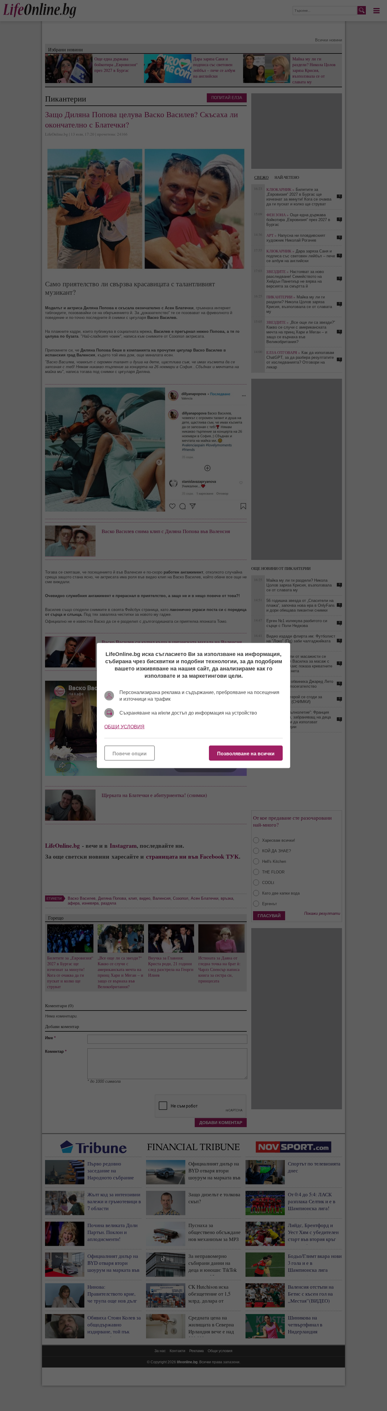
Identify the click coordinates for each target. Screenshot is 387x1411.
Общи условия (124, 726)
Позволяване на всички (246, 753)
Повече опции (129, 753)
